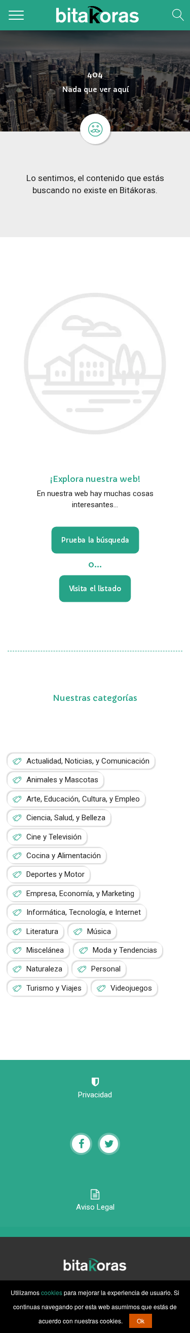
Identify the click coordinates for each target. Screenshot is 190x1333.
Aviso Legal (95, 1207)
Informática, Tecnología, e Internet (83, 912)
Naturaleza (44, 968)
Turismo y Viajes (54, 988)
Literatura (42, 931)
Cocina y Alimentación (63, 855)
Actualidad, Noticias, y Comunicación (87, 761)
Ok (140, 1320)
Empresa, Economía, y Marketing (80, 893)
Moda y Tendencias (125, 950)
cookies (51, 1292)
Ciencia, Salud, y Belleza (65, 817)
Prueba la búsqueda (95, 540)
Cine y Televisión (54, 836)
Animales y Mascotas (62, 779)
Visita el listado (95, 589)
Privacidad (95, 1094)
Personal (106, 968)
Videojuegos (131, 988)
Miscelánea (45, 950)
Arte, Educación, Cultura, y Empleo (83, 799)
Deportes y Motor (55, 874)
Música (99, 931)
